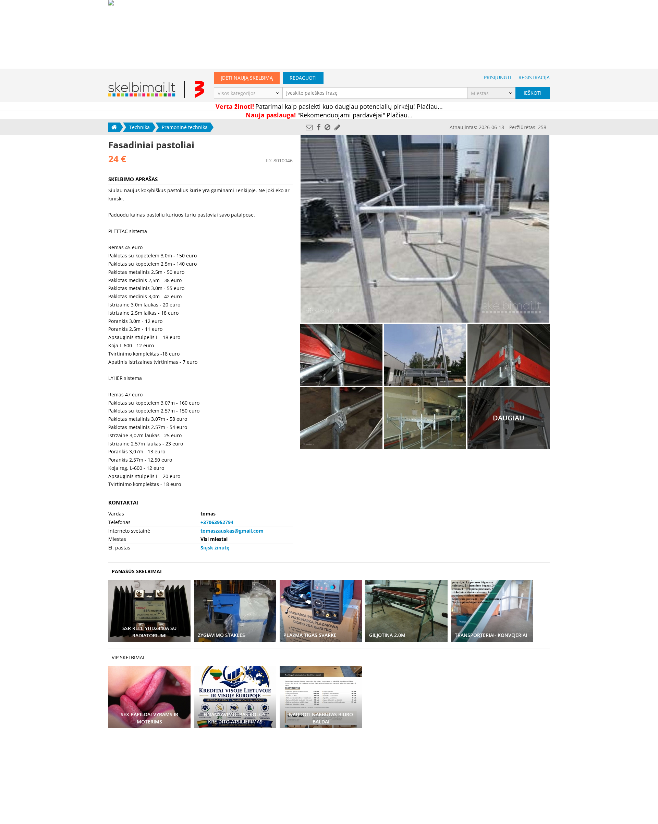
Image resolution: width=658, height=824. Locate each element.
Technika (139, 127)
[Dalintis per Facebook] (318, 127)
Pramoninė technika (185, 127)
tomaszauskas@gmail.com (232, 530)
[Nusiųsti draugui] (309, 127)
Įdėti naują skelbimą (247, 77)
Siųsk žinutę (214, 547)
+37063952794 (216, 522)
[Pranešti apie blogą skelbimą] (327, 127)
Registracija (534, 77)
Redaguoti (303, 77)
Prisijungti (497, 77)
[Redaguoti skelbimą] (337, 127)
